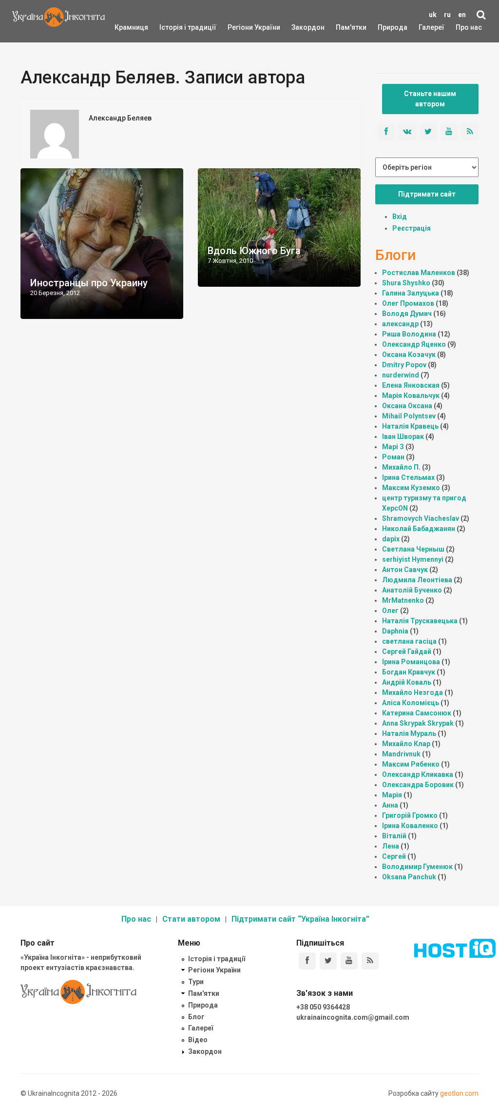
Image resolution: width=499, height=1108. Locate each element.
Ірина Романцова (411, 662)
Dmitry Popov (404, 365)
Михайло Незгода (412, 692)
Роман (393, 457)
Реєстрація (411, 228)
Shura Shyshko (406, 283)
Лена (390, 846)
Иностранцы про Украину (89, 283)
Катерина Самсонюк (416, 713)
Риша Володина (409, 334)
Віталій (394, 836)
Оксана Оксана (407, 406)
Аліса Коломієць (410, 703)
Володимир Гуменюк (417, 867)
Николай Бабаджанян (418, 529)
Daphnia (395, 631)
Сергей (394, 856)
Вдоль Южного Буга (254, 251)
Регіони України (241, 27)
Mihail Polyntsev (409, 416)
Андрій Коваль (406, 682)
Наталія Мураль (409, 733)
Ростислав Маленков (418, 273)
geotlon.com (459, 1093)
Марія (392, 795)
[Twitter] (328, 961)
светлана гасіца (409, 641)
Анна (390, 805)
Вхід (399, 216)
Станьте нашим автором (430, 99)
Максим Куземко (411, 488)
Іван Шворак (403, 436)
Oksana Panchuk (409, 877)
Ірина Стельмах (408, 477)
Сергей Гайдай (406, 651)
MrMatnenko (403, 600)
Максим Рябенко (411, 764)
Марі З (393, 447)
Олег (390, 610)
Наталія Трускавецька (420, 621)
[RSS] (370, 961)
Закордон (299, 27)
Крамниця (131, 27)
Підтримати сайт (427, 194)
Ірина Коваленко (410, 826)
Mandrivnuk (401, 754)
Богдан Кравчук (408, 672)
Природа (385, 27)
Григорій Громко (410, 815)
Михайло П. (401, 467)
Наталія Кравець (410, 426)
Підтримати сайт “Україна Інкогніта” (300, 919)
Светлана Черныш (413, 549)
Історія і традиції (173, 27)
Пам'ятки (343, 27)
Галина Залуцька (410, 293)
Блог (196, 1017)
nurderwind (400, 375)
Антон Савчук (405, 570)
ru (447, 15)
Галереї (431, 27)
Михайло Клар (406, 744)
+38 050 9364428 (323, 1007)
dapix (391, 539)
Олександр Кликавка (417, 774)
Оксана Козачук (409, 354)
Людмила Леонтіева (417, 580)
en (462, 15)
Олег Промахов (408, 303)
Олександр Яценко (414, 344)
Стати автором (191, 919)
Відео (198, 1040)
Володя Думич (407, 313)
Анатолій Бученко (412, 590)
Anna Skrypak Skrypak (418, 723)
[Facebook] (307, 961)
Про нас (469, 27)
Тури (196, 982)
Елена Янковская (411, 385)
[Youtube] (349, 961)
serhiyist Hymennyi (412, 559)
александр (400, 324)
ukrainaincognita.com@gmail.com (352, 1017)
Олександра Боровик (418, 785)
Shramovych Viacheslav (420, 518)
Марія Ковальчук (411, 395)
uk (433, 15)
